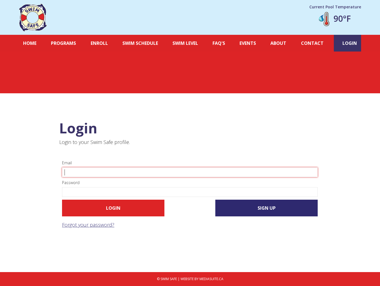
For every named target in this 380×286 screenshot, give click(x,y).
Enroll (99, 43)
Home (29, 43)
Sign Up (267, 208)
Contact (312, 43)
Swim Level (185, 43)
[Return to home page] (33, 17)
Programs (63, 43)
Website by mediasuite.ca (202, 279)
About (278, 43)
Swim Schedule (140, 43)
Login (349, 43)
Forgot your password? (88, 224)
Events (248, 43)
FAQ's (219, 43)
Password (71, 182)
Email (67, 162)
